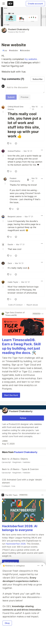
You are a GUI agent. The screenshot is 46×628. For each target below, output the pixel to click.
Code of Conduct (15, 305)
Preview (24, 97)
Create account (35, 3)
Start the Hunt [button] (11, 395)
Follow (23, 418)
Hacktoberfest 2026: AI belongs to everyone (19, 528)
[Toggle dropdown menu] (42, 107)
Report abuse (32, 305)
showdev (25, 50)
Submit (11, 97)
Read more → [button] (10, 562)
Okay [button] (7, 623)
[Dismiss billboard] (42, 566)
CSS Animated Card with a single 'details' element (22, 482)
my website (30, 59)
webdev (13, 50)
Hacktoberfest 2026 (15, 543)
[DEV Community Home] (10, 3)
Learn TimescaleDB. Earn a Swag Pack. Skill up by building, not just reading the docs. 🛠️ (21, 346)
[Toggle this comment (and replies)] (3, 112)
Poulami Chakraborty (18, 29)
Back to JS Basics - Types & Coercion (20, 471)
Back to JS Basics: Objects (16, 460)
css (5, 50)
